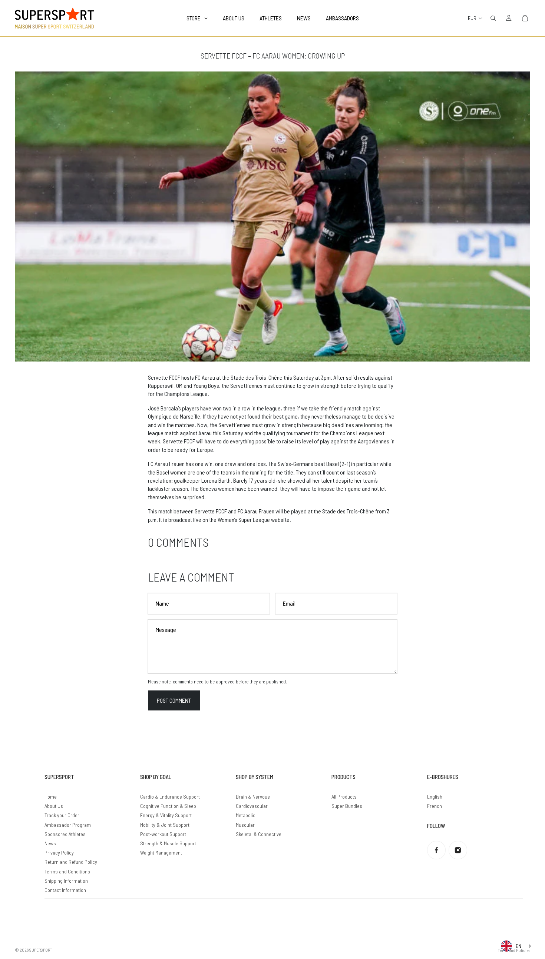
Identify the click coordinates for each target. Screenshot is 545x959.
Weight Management (161, 852)
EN (518, 946)
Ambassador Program (67, 825)
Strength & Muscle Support (168, 843)
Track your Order (61, 815)
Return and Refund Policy (70, 862)
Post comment (174, 700)
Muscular (245, 825)
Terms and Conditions (67, 871)
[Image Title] (436, 850)
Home (50, 796)
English (434, 796)
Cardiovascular (252, 806)
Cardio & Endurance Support (170, 796)
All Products (344, 796)
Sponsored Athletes (65, 834)
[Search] (493, 18)
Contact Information (65, 890)
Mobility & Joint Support (164, 825)
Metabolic (245, 815)
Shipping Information (66, 881)
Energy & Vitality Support (166, 815)
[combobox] (516, 946)
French (434, 806)
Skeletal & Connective (258, 834)
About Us (53, 806)
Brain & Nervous (253, 796)
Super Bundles (346, 806)
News (50, 843)
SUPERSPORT (40, 949)
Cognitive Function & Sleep (168, 806)
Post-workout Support (163, 834)
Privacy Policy (59, 852)
